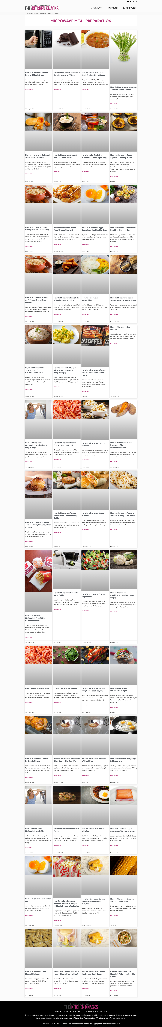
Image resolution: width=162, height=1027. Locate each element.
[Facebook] (128, 1)
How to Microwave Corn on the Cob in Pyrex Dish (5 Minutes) (93, 901)
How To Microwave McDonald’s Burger (118, 689)
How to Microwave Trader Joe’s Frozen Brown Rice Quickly (36, 299)
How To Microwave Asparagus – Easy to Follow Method (123, 88)
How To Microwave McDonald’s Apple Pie (34, 829)
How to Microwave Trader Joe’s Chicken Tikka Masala (94, 73)
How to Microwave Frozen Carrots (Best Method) (65, 444)
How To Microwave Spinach (65, 688)
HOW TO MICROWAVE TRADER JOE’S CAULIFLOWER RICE (35, 370)
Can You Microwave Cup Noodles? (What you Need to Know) (122, 974)
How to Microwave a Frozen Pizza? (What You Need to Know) (94, 372)
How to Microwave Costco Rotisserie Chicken (36, 759)
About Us (58, 1011)
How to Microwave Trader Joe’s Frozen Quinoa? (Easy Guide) (65, 515)
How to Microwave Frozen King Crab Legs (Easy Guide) (94, 689)
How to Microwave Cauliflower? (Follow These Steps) (122, 595)
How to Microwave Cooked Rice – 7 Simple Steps (65, 156)
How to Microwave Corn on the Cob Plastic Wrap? (122, 900)
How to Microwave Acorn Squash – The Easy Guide (121, 156)
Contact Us (67, 1011)
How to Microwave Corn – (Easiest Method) (36, 972)
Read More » (29, 89)
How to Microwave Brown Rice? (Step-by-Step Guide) (37, 228)
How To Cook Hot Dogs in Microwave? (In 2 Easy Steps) (122, 830)
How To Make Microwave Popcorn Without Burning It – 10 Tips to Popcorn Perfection (66, 903)
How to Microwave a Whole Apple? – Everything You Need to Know (38, 524)
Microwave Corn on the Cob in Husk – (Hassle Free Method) (66, 972)
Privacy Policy (78, 1011)
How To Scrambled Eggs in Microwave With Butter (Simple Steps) (65, 370)
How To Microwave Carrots (37, 688)
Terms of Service (91, 1011)
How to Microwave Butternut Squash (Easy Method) (37, 156)
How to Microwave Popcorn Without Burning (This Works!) (123, 514)
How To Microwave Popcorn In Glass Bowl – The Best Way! (67, 759)
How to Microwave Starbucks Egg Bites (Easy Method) (123, 228)
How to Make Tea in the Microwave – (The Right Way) (94, 156)
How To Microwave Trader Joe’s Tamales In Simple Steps (123, 299)
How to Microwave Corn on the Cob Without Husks (93, 972)
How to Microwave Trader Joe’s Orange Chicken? (65, 228)
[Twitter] (131, 1)
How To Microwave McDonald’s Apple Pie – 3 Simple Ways (36, 445)
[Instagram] (133, 1)
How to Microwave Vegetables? (90, 299)
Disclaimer (104, 1011)
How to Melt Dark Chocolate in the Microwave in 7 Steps (67, 73)
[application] (104, 8)
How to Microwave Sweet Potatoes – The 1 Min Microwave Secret (121, 445)
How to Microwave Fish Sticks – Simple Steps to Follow (66, 299)
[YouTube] (136, 1)
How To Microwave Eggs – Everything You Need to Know (94, 228)
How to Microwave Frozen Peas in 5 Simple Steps (36, 73)
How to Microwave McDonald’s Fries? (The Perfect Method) (35, 618)
